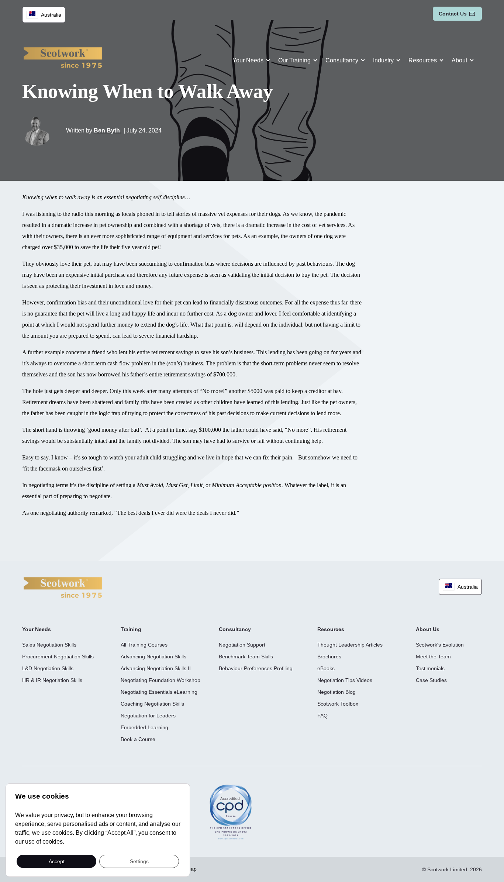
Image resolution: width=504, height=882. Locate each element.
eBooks (326, 668)
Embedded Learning (144, 727)
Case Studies (431, 680)
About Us (427, 629)
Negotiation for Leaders (148, 716)
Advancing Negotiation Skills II (156, 668)
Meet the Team (433, 656)
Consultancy (341, 60)
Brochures (329, 656)
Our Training (294, 60)
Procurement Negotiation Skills (58, 656)
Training (131, 629)
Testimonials (430, 668)
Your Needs (247, 60)
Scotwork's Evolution (440, 645)
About (459, 60)
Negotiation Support (242, 645)
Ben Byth (107, 130)
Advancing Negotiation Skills (153, 656)
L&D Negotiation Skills (47, 668)
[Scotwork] (62, 587)
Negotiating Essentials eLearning (159, 692)
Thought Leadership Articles (350, 645)
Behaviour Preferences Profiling (256, 668)
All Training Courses (144, 645)
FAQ (322, 716)
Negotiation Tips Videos (344, 680)
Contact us (453, 14)
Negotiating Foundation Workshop (160, 680)
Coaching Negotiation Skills (152, 704)
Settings (139, 861)
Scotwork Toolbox (337, 704)
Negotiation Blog (336, 692)
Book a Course (138, 739)
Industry (383, 60)
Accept (57, 861)
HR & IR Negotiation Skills (52, 680)
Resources (422, 60)
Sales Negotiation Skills (49, 645)
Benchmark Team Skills (246, 656)
